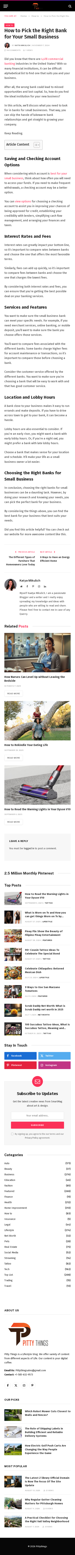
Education (9, 1180)
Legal (7, 1224)
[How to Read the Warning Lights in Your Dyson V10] (37, 785)
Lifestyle (9, 1230)
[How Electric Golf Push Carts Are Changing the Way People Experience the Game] (13, 1449)
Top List (8, 1274)
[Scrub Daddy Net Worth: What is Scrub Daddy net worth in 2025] (13, 1010)
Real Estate (10, 1246)
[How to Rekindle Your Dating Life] (37, 720)
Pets (6, 1241)
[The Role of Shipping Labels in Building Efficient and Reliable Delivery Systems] (13, 1432)
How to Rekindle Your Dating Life (26, 745)
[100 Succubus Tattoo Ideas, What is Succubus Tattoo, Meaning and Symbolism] (13, 1028)
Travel (7, 1286)
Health (8, 1202)
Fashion (8, 1185)
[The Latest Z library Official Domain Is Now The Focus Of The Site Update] (13, 1481)
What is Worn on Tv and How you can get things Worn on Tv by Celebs (45, 916)
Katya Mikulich (22, 45)
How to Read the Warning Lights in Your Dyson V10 (37, 809)
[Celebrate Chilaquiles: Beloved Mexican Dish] (13, 973)
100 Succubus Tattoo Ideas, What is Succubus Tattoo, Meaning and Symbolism (47, 1028)
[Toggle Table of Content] (35, 145)
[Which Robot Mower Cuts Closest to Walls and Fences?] (13, 1415)
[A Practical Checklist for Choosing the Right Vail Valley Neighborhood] (13, 1521)
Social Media (11, 1252)
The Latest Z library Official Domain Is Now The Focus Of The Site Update (47, 1481)
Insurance (10, 1219)
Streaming (10, 1258)
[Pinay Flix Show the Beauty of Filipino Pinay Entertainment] (13, 935)
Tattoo (7, 1263)
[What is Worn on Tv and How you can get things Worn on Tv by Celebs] (13, 917)
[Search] (70, 6)
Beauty (8, 1168)
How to (9, 25)
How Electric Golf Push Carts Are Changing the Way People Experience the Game (45, 1449)
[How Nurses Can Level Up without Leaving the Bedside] (37, 652)
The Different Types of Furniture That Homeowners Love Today (20, 561)
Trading (8, 1280)
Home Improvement (15, 1207)
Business (9, 1174)
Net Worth (10, 1235)
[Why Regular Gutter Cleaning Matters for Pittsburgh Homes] (13, 1503)
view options (23, 201)
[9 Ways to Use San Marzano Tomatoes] (13, 991)
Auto (6, 1163)
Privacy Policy (31, 1137)
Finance (8, 1196)
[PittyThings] (37, 6)
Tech (6, 1269)
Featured (9, 1191)
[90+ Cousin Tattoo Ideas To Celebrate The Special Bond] (13, 954)
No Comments (14, 50)
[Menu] (5, 6)
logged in (29, 848)
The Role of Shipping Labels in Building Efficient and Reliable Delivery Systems (44, 1432)
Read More (13, 693)
